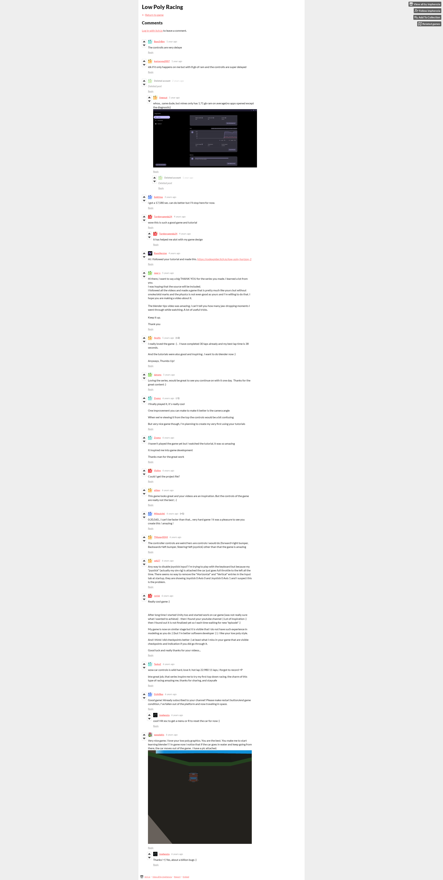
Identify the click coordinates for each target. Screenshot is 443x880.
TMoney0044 (161, 537)
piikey (157, 490)
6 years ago (168, 398)
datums (157, 374)
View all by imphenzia (162, 877)
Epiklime (158, 197)
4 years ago (180, 216)
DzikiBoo (158, 694)
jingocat (163, 97)
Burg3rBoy (159, 41)
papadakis (159, 734)
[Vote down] (144, 45)
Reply (150, 52)
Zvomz (157, 398)
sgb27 (157, 560)
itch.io (147, 877)
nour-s (157, 273)
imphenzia (164, 715)
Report (177, 877)
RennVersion (160, 253)
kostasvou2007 (162, 61)
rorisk (157, 595)
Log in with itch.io (152, 30)
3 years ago (170, 197)
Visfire (157, 470)
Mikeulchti (159, 513)
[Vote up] (144, 41)
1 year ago (171, 41)
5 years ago (168, 273)
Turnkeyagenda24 (163, 216)
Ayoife (157, 337)
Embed (186, 877)
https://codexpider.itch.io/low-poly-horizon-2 (224, 259)
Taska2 (157, 664)
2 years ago (178, 80)
